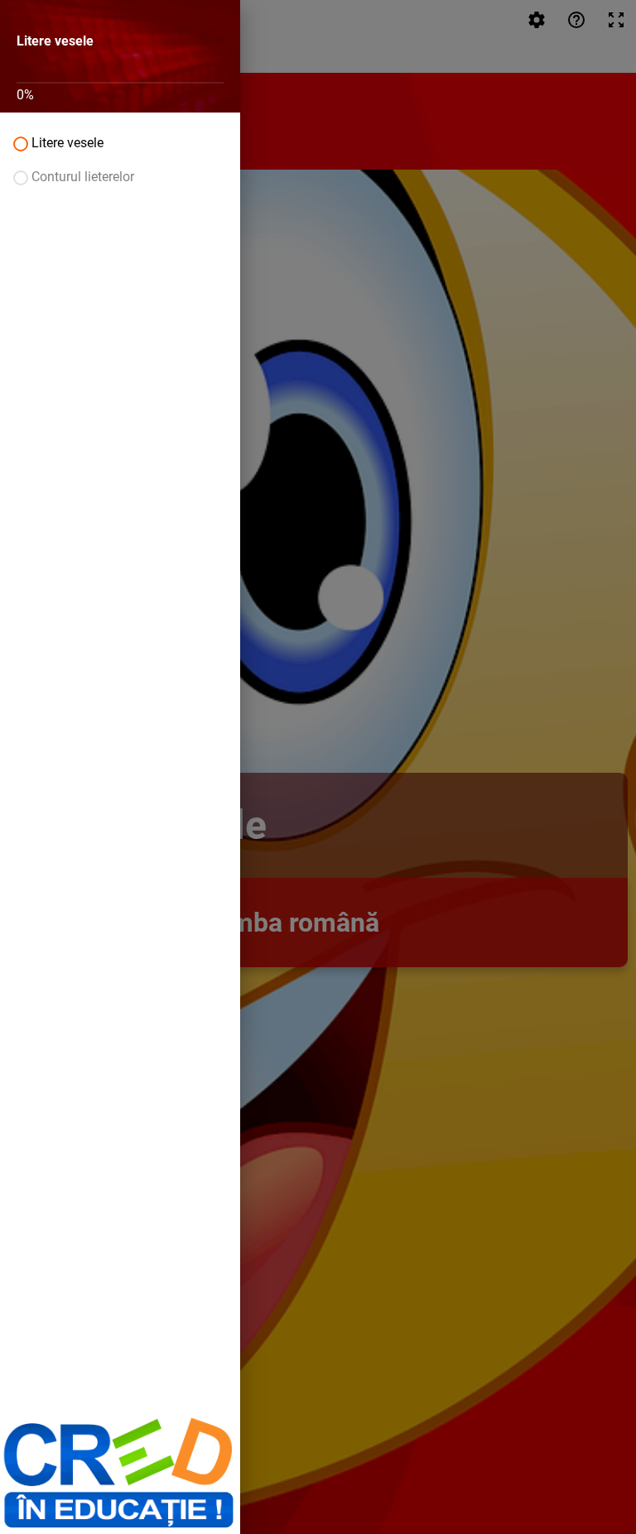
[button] (120, 143)
